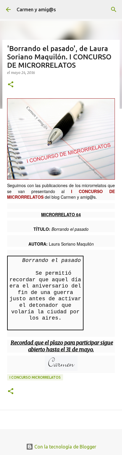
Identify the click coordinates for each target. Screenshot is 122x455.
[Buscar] (113, 9)
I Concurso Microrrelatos (35, 377)
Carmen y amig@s (36, 9)
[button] (10, 85)
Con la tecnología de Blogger (64, 446)
